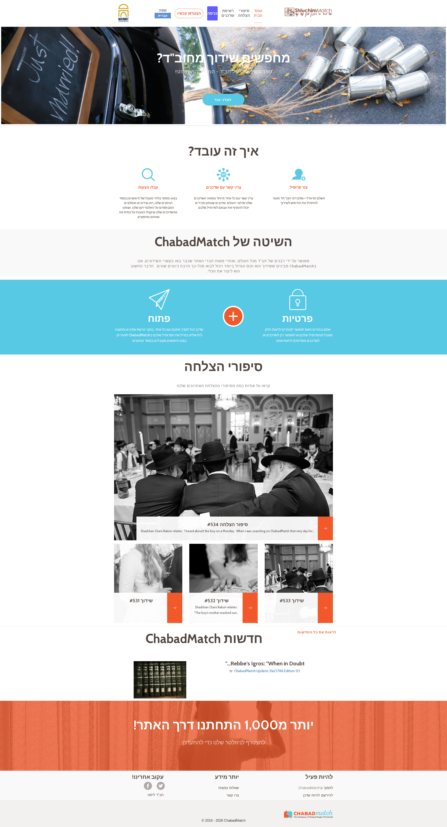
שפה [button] (162, 12)
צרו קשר (233, 795)
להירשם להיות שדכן (318, 795)
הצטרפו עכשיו (189, 13)
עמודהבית (258, 13)
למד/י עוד (223, 100)
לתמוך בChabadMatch (315, 788)
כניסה (212, 13)
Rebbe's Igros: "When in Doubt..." (265, 663)
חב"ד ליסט (156, 795)
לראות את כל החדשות (317, 632)
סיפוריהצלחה (244, 13)
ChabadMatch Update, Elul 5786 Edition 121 (267, 671)
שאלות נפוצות (228, 788)
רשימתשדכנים (227, 13)
